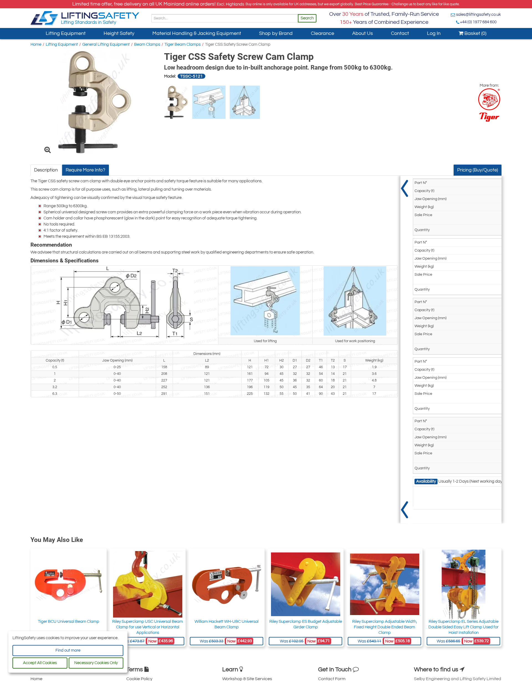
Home (35, 44)
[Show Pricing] (404, 349)
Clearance (322, 33)
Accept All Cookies (40, 663)
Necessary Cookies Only (96, 663)
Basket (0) (474, 33)
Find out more (67, 650)
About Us (362, 33)
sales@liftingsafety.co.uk (478, 14)
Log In (434, 33)
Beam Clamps (147, 44)
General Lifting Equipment (106, 44)
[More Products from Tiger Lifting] (489, 105)
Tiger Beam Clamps (183, 44)
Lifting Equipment (66, 33)
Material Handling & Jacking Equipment (196, 33)
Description (46, 170)
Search (307, 18)
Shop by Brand (276, 33)
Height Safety (119, 33)
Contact (400, 33)
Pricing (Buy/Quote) (477, 170)
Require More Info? (85, 170)
